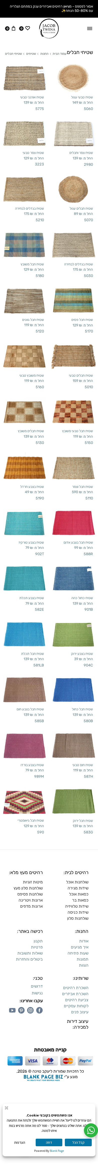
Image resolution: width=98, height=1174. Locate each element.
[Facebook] (39, 1010)
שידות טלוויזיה (76, 906)
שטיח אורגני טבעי (32, 97)
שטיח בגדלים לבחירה (29, 208)
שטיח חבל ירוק (83, 821)
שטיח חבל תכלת (32, 654)
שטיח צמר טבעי (33, 153)
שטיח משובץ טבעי (31, 375)
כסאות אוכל (78, 894)
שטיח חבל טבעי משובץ (77, 431)
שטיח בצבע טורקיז (31, 542)
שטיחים (31, 53)
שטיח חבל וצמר (82, 487)
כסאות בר (80, 900)
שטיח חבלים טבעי (81, 375)
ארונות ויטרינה (31, 900)
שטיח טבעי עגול (82, 97)
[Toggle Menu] (89, 28)
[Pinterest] (21, 1010)
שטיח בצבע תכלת (31, 598)
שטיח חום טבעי (82, 765)
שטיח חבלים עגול (81, 208)
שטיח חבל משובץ (32, 264)
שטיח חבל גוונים (33, 320)
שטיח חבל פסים (82, 320)
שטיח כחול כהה (82, 598)
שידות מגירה (78, 888)
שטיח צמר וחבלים (81, 153)
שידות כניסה (78, 912)
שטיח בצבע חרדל (32, 487)
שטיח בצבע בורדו (32, 765)
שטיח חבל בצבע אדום (78, 542)
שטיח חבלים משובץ (31, 431)
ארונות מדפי (33, 906)
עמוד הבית (60, 53)
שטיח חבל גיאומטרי (31, 820)
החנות (44, 53)
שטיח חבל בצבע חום (30, 709)
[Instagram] (30, 1010)
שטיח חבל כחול (82, 709)
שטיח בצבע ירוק (82, 654)
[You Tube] (12, 1010)
